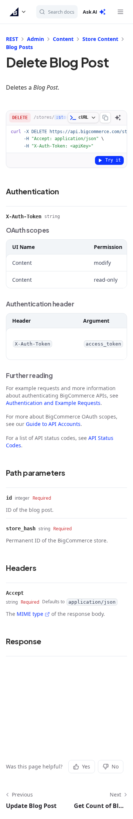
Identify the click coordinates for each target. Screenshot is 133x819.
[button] (18, 11)
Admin (35, 38)
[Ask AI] (118, 117)
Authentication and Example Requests (53, 402)
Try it (113, 160)
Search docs (61, 11)
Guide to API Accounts (53, 423)
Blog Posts (19, 47)
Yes (86, 766)
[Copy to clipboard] (105, 117)
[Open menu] (120, 11)
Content (63, 38)
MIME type (30, 613)
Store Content (100, 38)
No (115, 766)
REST (12, 38)
